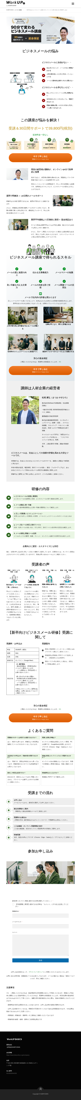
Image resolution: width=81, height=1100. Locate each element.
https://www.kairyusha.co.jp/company (17, 1055)
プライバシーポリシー (36, 972)
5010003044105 (11, 1073)
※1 (60, 362)
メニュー (73, 3)
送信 (40, 960)
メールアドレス (17, 921)
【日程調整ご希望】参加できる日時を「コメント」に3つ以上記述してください (41, 905)
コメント (14, 932)
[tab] (23, 744)
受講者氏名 (16, 911)
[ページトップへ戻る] (40, 1089)
